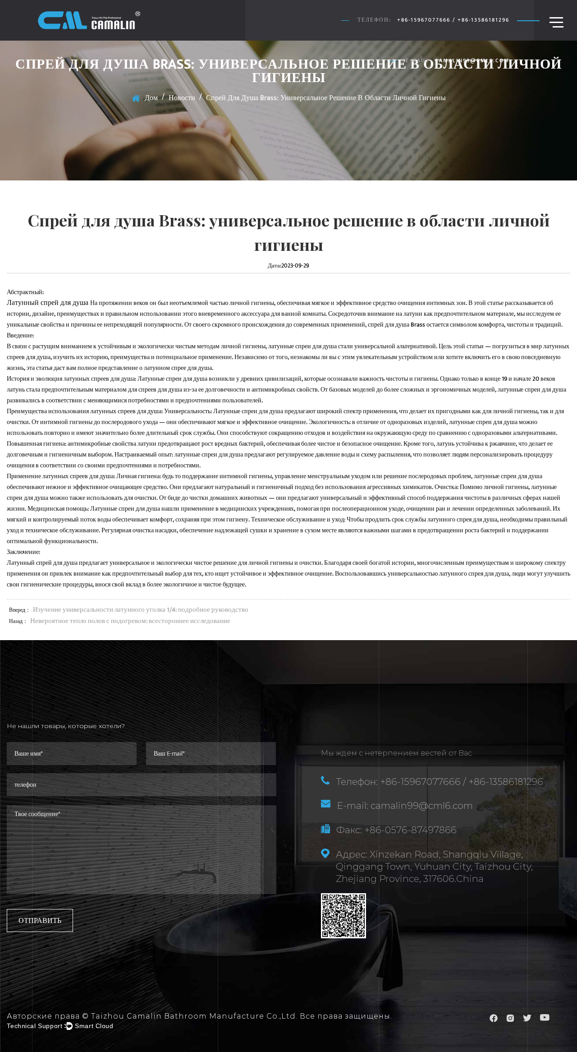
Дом (151, 98)
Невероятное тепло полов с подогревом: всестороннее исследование (130, 621)
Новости (182, 98)
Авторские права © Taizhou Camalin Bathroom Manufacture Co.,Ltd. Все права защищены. (199, 1016)
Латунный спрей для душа (48, 303)
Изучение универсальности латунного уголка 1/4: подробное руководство (140, 609)
